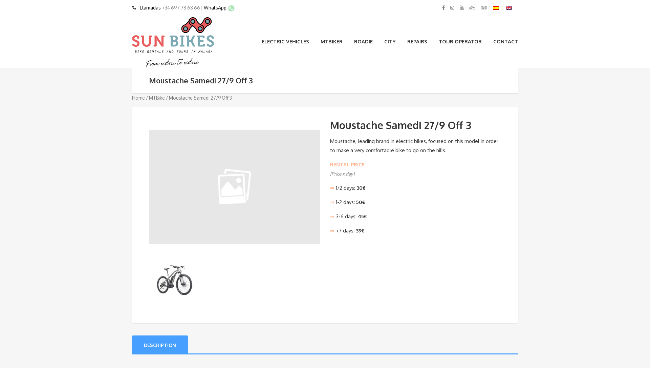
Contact (505, 41)
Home (138, 98)
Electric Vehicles (285, 41)
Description (160, 345)
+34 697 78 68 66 (181, 8)
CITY (390, 41)
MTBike (157, 98)
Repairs (417, 41)
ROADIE (363, 41)
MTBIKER (332, 41)
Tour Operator (460, 41)
